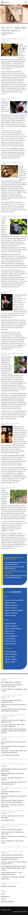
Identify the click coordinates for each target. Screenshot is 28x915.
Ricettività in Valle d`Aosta (8, 886)
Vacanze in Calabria (10, 651)
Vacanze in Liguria (10, 603)
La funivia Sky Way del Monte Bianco (11, 829)
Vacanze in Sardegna (11, 659)
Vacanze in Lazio (10, 631)
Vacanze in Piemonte (11, 608)
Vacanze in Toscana (10, 643)
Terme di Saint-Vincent (7, 820)
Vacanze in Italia (5, 910)
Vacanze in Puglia (10, 657)
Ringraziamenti (5, 896)
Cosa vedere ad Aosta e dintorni (10, 755)
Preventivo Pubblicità (7, 901)
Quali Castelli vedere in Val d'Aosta (11, 682)
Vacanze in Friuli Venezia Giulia (14, 600)
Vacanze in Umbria (10, 641)
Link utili (3, 899)
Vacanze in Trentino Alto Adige (14, 610)
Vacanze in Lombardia (11, 605)
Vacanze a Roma (9, 633)
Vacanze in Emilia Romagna (13, 628)
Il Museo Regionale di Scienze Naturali (12, 855)
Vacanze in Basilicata (11, 626)
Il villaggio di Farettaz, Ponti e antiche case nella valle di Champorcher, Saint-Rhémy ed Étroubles (13, 730)
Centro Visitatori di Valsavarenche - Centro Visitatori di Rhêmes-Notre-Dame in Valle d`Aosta (13, 868)
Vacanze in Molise (10, 638)
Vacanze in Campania (11, 654)
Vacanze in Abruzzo (10, 623)
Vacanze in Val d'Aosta (11, 613)
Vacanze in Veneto (10, 615)
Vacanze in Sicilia (10, 662)
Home (2, 894)
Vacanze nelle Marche (11, 636)
